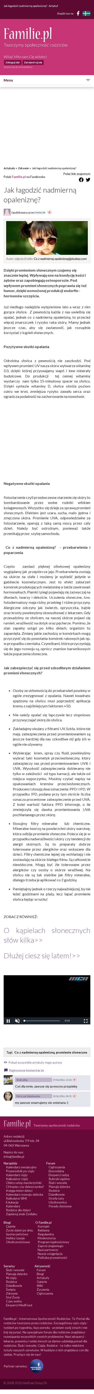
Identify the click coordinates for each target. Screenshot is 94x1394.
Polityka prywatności (52, 1257)
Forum (41, 1270)
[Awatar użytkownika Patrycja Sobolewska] (8, 1096)
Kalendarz (13, 1206)
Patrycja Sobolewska (28, 1096)
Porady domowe (60, 1206)
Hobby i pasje (15, 1238)
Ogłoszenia (57, 1167)
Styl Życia (13, 1297)
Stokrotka (22, 1079)
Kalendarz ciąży (17, 1175)
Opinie (11, 1226)
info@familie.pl (14, 1156)
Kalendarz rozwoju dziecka (24, 1194)
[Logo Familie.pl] (47, 34)
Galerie (42, 1282)
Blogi (40, 1274)
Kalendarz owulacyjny (21, 1167)
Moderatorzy (47, 1238)
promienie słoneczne (71, 1052)
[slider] (42, 1020)
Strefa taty (56, 1198)
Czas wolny (14, 1301)
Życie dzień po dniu (19, 1230)
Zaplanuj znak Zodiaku (21, 1214)
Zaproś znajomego (50, 1246)
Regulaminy (46, 1234)
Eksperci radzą (59, 1175)
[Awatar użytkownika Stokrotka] (8, 1080)
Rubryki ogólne (59, 1179)
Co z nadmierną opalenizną (34, 1052)
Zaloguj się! (12, 62)
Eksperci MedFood (19, 1305)
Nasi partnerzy (48, 1250)
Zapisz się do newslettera (18, 67)
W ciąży (11, 1278)
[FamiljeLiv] (86, 13)
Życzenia (43, 1289)
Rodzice (54, 1190)
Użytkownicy (58, 1202)
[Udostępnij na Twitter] (88, 180)
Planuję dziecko (59, 1187)
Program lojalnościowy (53, 1242)
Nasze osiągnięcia (50, 1254)
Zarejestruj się (33, 62)
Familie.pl (19, 177)
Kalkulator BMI (16, 1198)
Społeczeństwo (17, 1234)
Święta (11, 1289)
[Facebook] (79, 14)
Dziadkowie (57, 1194)
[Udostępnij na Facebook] (81, 180)
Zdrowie (23, 168)
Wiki (40, 1285)
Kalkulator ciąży (17, 1179)
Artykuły (9, 168)
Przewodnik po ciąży (20, 1171)
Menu (8, 80)
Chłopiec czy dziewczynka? (25, 1187)
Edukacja (12, 1202)
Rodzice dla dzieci (18, 1210)
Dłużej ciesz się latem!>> (42, 955)
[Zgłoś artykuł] (49, 212)
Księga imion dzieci (19, 1190)
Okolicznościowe (18, 1242)
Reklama (44, 1230)
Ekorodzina (56, 1171)
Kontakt (44, 1226)
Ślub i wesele (58, 1183)
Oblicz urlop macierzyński (24, 1183)
